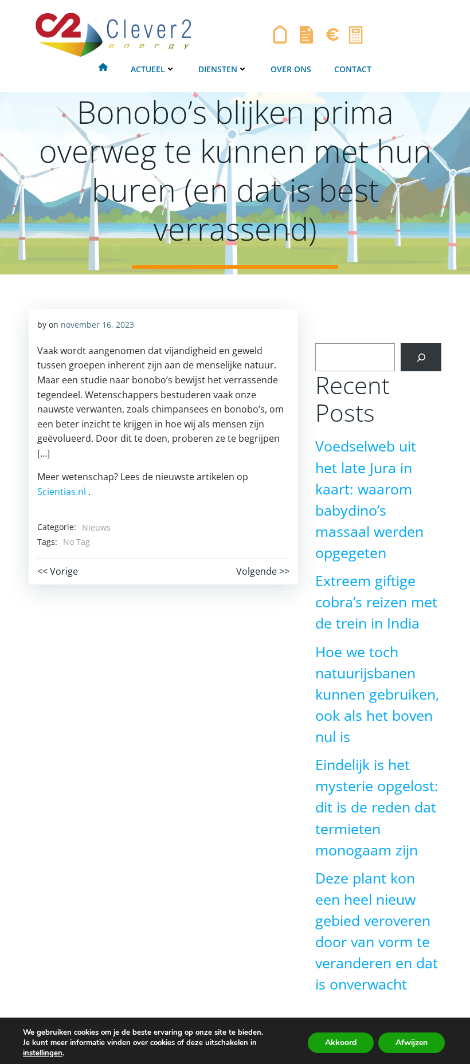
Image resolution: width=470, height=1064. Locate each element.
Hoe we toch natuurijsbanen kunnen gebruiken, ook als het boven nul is (377, 694)
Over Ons (291, 69)
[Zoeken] (421, 357)
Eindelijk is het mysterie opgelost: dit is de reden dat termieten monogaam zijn (376, 807)
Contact (352, 69)
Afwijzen (411, 1042)
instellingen (42, 1053)
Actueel (148, 69)
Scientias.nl (61, 491)
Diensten (217, 69)
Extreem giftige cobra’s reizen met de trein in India (376, 602)
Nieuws (96, 527)
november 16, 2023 (97, 324)
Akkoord (341, 1042)
